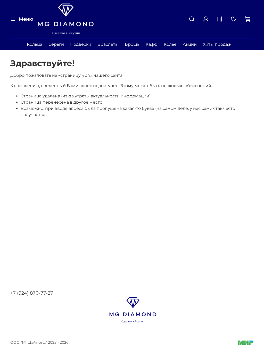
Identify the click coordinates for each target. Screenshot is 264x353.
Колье (170, 44)
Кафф (152, 44)
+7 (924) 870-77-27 (31, 293)
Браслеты (108, 44)
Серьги (56, 44)
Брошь (132, 44)
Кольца (34, 44)
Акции (190, 44)
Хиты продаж (217, 44)
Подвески (80, 44)
